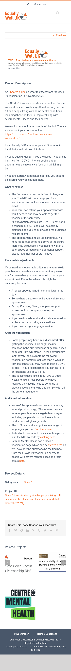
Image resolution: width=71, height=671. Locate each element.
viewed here (55, 445)
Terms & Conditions (47, 634)
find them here (43, 429)
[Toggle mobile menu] (64, 13)
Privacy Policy (21, 634)
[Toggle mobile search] (57, 13)
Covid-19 (29, 482)
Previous (61, 35)
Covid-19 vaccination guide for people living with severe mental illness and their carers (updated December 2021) (33, 499)
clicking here (47, 437)
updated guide (17, 92)
